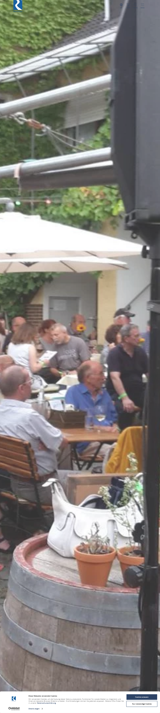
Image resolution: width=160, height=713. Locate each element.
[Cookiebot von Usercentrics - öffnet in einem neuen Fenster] (14, 708)
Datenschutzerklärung (46, 703)
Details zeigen (34, 709)
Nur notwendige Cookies (142, 704)
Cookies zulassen (142, 697)
